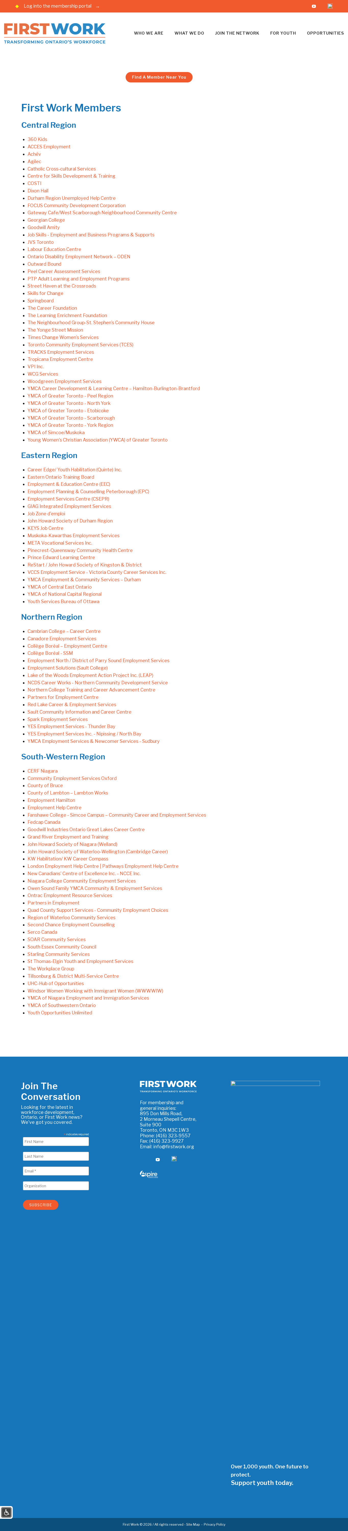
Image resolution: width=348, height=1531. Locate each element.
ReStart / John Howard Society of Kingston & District (85, 565)
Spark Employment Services (58, 719)
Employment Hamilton (51, 800)
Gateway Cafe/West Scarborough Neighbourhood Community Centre (102, 212)
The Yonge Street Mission (55, 330)
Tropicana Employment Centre (60, 359)
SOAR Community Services (57, 939)
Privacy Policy (214, 1524)
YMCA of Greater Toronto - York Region (70, 425)
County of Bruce (45, 785)
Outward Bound (44, 264)
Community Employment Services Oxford (72, 778)
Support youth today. (262, 1482)
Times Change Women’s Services (63, 337)
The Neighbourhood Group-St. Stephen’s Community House (91, 322)
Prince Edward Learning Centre (61, 557)
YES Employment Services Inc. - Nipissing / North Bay (84, 733)
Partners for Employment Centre (63, 697)
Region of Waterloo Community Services (71, 917)
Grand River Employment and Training (68, 837)
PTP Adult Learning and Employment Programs (78, 278)
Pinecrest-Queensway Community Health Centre (80, 550)
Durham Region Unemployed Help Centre (72, 198)
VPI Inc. (36, 366)
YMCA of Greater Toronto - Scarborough (71, 418)
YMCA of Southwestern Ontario (62, 1005)
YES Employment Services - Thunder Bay (71, 726)
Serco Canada (42, 932)
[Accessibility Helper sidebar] (6, 1512)
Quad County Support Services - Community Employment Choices (98, 910)
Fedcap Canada (44, 822)
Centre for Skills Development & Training (71, 176)
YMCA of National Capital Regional (65, 594)
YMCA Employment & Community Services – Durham (84, 579)
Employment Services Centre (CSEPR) (68, 499)
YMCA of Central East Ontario (60, 587)
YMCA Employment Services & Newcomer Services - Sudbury (94, 741)
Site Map (193, 1524)
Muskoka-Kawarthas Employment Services (73, 535)
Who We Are (149, 33)
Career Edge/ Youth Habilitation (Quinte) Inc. (75, 469)
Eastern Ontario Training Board (61, 477)
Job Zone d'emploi (46, 513)
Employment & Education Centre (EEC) (69, 484)
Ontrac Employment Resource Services (70, 895)
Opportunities (325, 33)
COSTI (34, 183)
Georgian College (46, 220)
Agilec (34, 161)
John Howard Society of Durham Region (70, 520)
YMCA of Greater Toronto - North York (69, 403)
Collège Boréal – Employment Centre (67, 646)
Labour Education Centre (54, 249)
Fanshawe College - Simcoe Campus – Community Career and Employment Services (117, 815)
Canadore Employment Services (62, 638)
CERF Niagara (43, 771)
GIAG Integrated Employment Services (69, 506)
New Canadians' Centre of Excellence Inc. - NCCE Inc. (84, 873)
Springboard (41, 300)
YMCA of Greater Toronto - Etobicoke (68, 410)
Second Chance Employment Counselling (71, 924)
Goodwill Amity (44, 227)
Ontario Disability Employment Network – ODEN (79, 256)
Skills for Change (45, 293)
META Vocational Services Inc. (60, 543)
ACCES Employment (49, 146)
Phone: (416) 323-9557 (165, 1135)
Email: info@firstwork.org (167, 1146)
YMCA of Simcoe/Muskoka (56, 432)
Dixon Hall (38, 190)
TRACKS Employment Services (61, 352)
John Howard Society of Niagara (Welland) (72, 844)
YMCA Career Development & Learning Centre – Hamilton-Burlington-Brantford (114, 388)
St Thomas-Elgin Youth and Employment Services (80, 961)
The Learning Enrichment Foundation (67, 315)
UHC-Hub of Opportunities (56, 983)
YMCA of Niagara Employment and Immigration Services (88, 998)
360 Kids (37, 139)
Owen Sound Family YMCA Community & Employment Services (95, 888)
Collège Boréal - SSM (50, 653)
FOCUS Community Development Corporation (77, 205)
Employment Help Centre (55, 807)
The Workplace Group (51, 968)
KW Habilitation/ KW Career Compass (68, 858)
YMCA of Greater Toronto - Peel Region (70, 396)
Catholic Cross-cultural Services (62, 169)
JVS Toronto (41, 242)
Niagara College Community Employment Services (82, 881)
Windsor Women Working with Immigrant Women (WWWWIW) (95, 991)
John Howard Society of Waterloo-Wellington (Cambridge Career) (98, 851)
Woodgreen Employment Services (64, 381)
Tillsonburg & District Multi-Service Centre (73, 976)
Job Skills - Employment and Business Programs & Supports (91, 234)
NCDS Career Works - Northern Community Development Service (98, 682)
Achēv (34, 154)
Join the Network (237, 33)
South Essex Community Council (62, 946)
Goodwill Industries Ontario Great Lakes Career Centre (86, 829)
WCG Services (43, 374)
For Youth (283, 33)
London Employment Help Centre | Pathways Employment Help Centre (103, 866)
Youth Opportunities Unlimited (60, 1012)
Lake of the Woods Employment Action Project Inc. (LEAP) (90, 675)
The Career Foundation (52, 308)
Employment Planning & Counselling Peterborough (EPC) (88, 491)
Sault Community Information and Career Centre (79, 712)
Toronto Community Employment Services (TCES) (80, 344)
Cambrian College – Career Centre (64, 631)
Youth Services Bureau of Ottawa (63, 601)
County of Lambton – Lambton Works (68, 793)
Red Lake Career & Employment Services (72, 704)
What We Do (189, 33)
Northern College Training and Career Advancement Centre (91, 689)
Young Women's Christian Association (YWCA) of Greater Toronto (98, 440)
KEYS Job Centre (45, 528)
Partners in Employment (53, 902)
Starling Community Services (59, 954)
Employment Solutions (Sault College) (68, 668)
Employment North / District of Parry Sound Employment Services (98, 660)
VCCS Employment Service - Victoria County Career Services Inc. (97, 572)
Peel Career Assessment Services (64, 271)
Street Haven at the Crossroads (62, 286)
